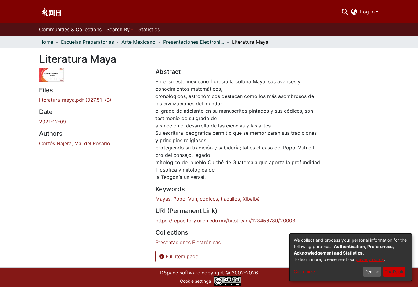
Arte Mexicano (138, 42)
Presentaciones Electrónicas (193, 42)
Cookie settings (195, 281)
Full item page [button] (181, 256)
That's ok (394, 271)
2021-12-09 (52, 122)
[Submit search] (345, 11)
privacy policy (370, 259)
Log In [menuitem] (367, 12)
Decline (371, 271)
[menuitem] (354, 11)
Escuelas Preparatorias (87, 42)
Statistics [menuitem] (149, 29)
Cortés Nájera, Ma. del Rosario (74, 143)
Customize (304, 271)
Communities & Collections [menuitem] (70, 29)
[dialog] (350, 257)
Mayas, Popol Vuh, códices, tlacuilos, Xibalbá (207, 199)
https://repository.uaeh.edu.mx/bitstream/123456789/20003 (225, 220)
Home (46, 42)
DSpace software (180, 273)
